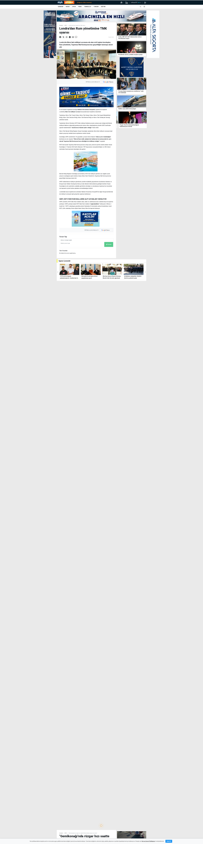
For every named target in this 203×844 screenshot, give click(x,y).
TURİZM (96, 6)
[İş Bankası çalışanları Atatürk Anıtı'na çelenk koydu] (69, 269)
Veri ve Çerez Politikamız (148, 841)
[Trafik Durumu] (121, 2)
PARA (80, 6)
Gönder (109, 244)
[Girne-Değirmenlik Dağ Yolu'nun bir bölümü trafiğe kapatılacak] (131, 837)
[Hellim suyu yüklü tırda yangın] (131, 101)
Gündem (61, 25)
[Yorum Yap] (76, 37)
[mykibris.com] (66, 2)
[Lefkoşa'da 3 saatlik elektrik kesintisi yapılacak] (112, 269)
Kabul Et (169, 841)
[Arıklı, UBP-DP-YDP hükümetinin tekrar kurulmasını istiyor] (131, 29)
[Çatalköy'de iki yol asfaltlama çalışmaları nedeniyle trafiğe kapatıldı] (91, 269)
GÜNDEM (60, 6)
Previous (118, 120)
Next (145, 120)
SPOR (74, 6)
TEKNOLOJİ (87, 6)
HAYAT (68, 6)
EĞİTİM (103, 6)
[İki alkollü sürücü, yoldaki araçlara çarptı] (131, 47)
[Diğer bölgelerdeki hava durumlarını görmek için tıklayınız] (140, 2)
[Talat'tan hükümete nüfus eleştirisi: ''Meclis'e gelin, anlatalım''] (131, 117)
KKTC (66, 25)
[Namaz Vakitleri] (126, 2)
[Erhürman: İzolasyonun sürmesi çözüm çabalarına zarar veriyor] (133, 269)
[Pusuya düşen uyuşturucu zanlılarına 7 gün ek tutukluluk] (131, 83)
